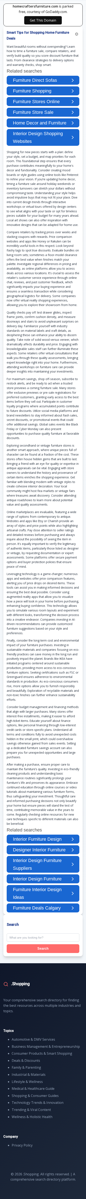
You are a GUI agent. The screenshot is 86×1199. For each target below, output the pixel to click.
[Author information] (76, 34)
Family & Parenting (26, 1067)
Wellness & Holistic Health (32, 1116)
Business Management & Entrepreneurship (46, 1046)
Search (43, 948)
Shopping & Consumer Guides (35, 1095)
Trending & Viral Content (31, 1109)
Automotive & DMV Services (33, 1039)
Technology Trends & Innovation (37, 1102)
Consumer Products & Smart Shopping (42, 1053)
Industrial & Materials (29, 1074)
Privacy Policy (22, 1145)
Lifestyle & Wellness (27, 1081)
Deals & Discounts (26, 1060)
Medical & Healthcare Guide (33, 1088)
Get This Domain (43, 20)
